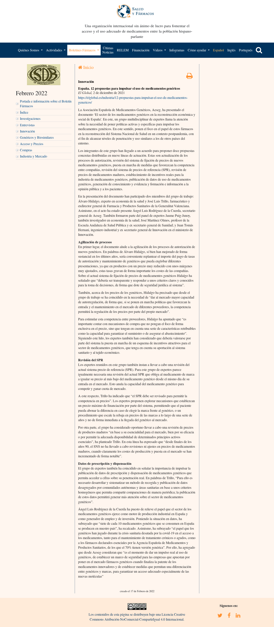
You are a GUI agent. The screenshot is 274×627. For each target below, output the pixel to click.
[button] (259, 50)
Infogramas (176, 50)
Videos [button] (158, 50)
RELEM (123, 50)
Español (218, 50)
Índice (24, 112)
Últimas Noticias (107, 50)
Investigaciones (30, 118)
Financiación (140, 50)
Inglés (231, 50)
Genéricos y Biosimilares (37, 137)
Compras (26, 150)
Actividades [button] (54, 50)
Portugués (245, 50)
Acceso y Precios (31, 143)
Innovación (27, 131)
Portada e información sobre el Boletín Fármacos (45, 103)
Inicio (88, 67)
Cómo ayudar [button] (197, 50)
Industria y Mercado (33, 156)
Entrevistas (27, 125)
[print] (189, 77)
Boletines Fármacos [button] (82, 50)
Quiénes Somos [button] (29, 50)
